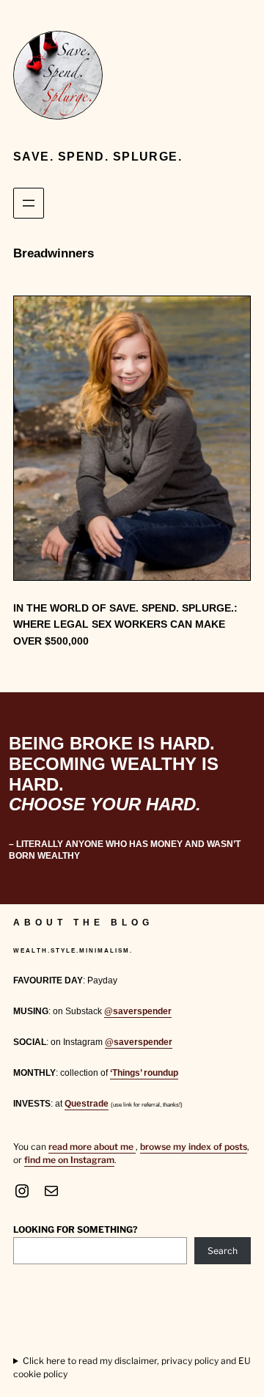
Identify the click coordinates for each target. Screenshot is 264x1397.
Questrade (87, 1104)
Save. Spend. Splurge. (97, 156)
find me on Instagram (69, 1159)
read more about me (92, 1146)
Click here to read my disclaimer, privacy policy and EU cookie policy (132, 1367)
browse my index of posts (193, 1146)
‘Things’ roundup (144, 1073)
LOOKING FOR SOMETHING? (75, 1229)
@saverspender (138, 1011)
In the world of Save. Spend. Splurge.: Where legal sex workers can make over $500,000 (125, 624)
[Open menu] (28, 203)
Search (223, 1250)
